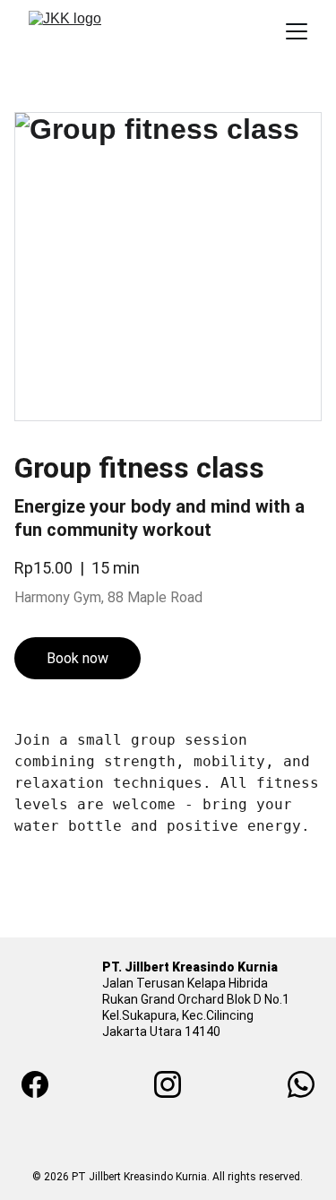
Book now (77, 658)
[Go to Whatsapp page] (301, 1084)
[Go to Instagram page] (176, 1084)
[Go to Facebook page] (44, 1084)
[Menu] (296, 31)
